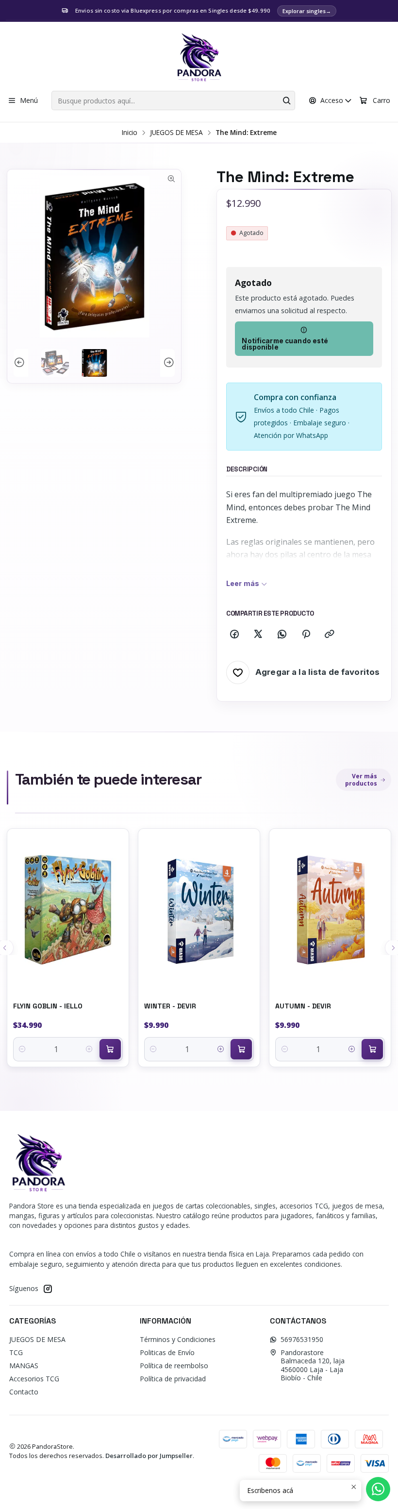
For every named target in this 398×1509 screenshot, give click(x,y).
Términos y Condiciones (178, 1339)
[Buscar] (287, 100)
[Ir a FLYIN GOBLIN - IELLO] (68, 910)
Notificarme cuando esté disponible (285, 344)
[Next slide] (167, 363)
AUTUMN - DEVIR (303, 1006)
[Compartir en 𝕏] (258, 634)
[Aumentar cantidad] (89, 1049)
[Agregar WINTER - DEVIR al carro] (241, 1049)
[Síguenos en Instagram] (47, 1288)
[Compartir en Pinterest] (306, 634)
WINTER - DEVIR (170, 1006)
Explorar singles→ (306, 11)
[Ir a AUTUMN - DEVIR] (330, 910)
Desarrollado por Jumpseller (149, 1455)
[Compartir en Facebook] (234, 634)
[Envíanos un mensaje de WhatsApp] (378, 1489)
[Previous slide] (21, 363)
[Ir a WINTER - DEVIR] (199, 910)
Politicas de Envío (167, 1352)
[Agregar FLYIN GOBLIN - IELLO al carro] (110, 1049)
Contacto (23, 1391)
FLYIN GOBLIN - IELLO (48, 1006)
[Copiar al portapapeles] (329, 634)
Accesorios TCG (34, 1378)
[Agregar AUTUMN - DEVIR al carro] (372, 1049)
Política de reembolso (174, 1365)
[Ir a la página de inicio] (199, 58)
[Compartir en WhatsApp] (282, 634)
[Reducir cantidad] (22, 1049)
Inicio (129, 132)
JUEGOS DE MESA (176, 132)
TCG (16, 1352)
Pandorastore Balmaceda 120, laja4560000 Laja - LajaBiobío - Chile (313, 1365)
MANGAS (23, 1365)
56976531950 (302, 1339)
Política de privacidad (173, 1378)
